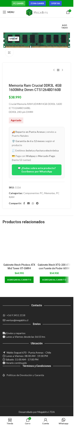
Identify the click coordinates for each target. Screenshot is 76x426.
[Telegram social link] (37, 203)
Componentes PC (33, 193)
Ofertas (55, 3)
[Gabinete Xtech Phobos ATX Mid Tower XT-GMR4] (19, 245)
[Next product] (62, 70)
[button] (19, 280)
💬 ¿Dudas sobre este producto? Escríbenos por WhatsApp (37, 170)
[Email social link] (28, 203)
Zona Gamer (37, 3)
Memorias (49, 193)
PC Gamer (18, 3)
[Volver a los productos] (58, 70)
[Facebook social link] (24, 203)
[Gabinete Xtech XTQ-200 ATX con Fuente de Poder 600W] (54, 245)
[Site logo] (36, 11)
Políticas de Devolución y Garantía (25, 375)
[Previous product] (54, 70)
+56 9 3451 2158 (16, 315)
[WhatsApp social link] (33, 203)
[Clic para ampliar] (9, 53)
